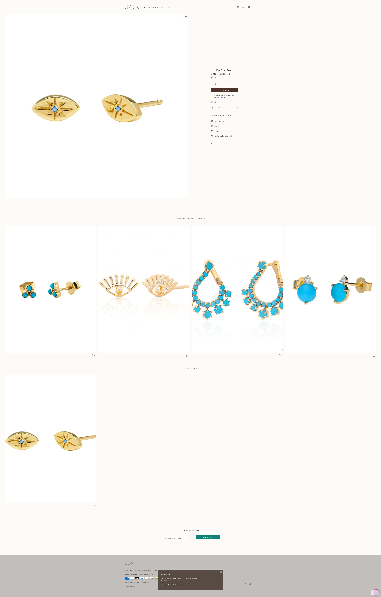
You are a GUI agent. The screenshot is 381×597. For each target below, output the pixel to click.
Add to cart (230, 84)
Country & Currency (131, 574)
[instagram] (245, 584)
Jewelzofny (137, 582)
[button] (185, 16)
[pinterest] (250, 584)
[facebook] (240, 584)
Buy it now (224, 90)
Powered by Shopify (130, 586)
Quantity (213, 87)
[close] (238, 7)
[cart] (248, 7)
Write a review (208, 537)
